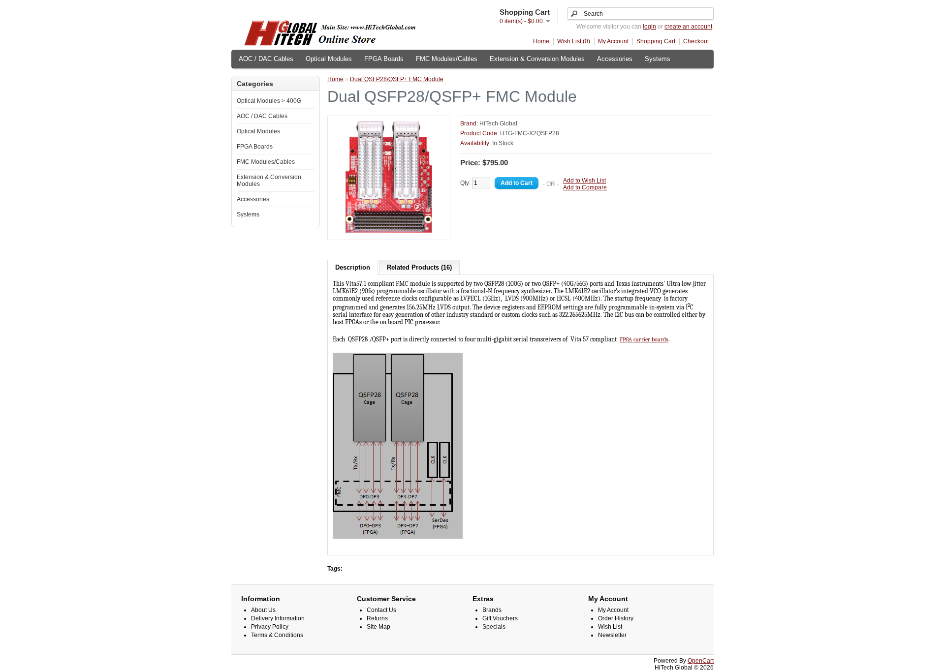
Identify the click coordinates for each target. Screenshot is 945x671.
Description (352, 267)
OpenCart (701, 660)
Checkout (696, 41)
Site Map (378, 626)
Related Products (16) (419, 267)
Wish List (610, 626)
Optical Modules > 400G (269, 100)
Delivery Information (278, 618)
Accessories (614, 58)
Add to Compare (585, 187)
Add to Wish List (584, 180)
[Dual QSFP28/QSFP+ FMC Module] (389, 231)
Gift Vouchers (500, 618)
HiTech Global (498, 123)
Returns (377, 618)
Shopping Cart (655, 41)
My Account (613, 41)
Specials (493, 626)
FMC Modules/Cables (446, 58)
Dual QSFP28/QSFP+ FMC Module (396, 79)
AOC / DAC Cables (266, 58)
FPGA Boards (384, 58)
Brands (492, 610)
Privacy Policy (269, 626)
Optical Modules (329, 58)
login (649, 26)
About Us (263, 610)
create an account (688, 26)
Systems (657, 58)
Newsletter (612, 635)
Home (541, 41)
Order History (615, 618)
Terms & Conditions (277, 635)
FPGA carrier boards (644, 339)
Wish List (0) (573, 41)
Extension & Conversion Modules (537, 58)
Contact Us (381, 610)
